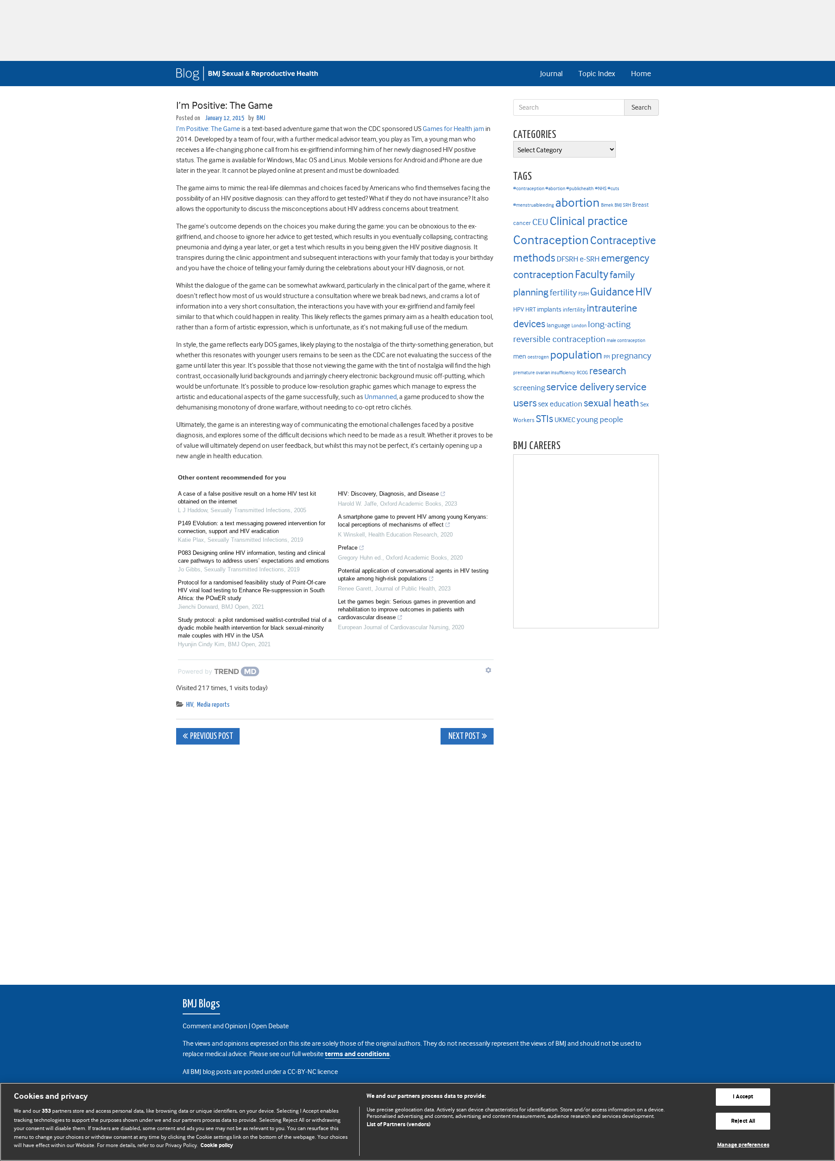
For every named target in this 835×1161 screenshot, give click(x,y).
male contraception (626, 340)
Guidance (612, 291)
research (607, 371)
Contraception (551, 240)
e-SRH (590, 259)
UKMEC (564, 420)
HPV (518, 309)
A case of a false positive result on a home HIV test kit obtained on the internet (247, 497)
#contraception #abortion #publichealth (553, 188)
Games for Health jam (453, 129)
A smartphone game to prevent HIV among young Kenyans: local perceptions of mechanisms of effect (413, 520)
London (579, 326)
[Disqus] (335, 860)
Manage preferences (743, 1145)
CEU (540, 222)
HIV (189, 704)
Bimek (607, 205)
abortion (577, 202)
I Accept (743, 1097)
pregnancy (631, 356)
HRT (530, 309)
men (519, 356)
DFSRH (567, 259)
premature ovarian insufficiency (544, 373)
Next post (463, 736)
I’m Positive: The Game (208, 129)
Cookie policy (216, 1145)
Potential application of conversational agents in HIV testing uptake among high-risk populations (413, 574)
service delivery (580, 387)
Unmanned (380, 397)
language (558, 325)
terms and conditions (357, 1054)
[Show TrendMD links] (488, 670)
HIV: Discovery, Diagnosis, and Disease (388, 493)
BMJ (261, 118)
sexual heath (611, 403)
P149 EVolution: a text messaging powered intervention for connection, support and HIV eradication (251, 527)
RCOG (582, 373)
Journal (551, 73)
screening (529, 387)
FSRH (583, 294)
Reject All (743, 1121)
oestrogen (538, 357)
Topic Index (596, 73)
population (576, 354)
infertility (574, 309)
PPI (607, 357)
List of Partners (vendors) (399, 1124)
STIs (544, 419)
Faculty (591, 274)
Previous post (211, 736)
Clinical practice (589, 221)
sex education (560, 403)
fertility (563, 293)
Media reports (213, 704)
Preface (347, 547)
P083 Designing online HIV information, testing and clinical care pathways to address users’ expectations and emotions (253, 557)
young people (600, 419)
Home (641, 73)
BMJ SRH (623, 205)
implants (549, 309)
